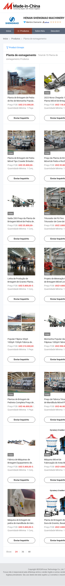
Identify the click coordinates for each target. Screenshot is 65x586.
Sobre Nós (40, 30)
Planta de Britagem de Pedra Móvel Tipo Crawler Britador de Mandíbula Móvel (21, 161)
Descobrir (55, 30)
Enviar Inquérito (21, 118)
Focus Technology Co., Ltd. (53, 569)
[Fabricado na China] (22, 6)
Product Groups (16, 47)
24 (16, 551)
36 (23, 551)
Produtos (24, 30)
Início (8, 30)
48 (29, 551)
